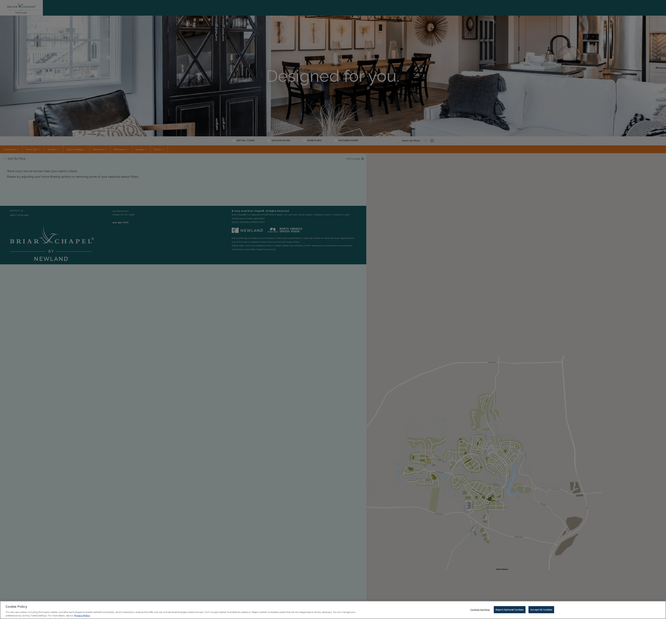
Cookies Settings (480, 609)
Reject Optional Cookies (510, 609)
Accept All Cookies (541, 609)
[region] (333, 610)
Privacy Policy (82, 615)
